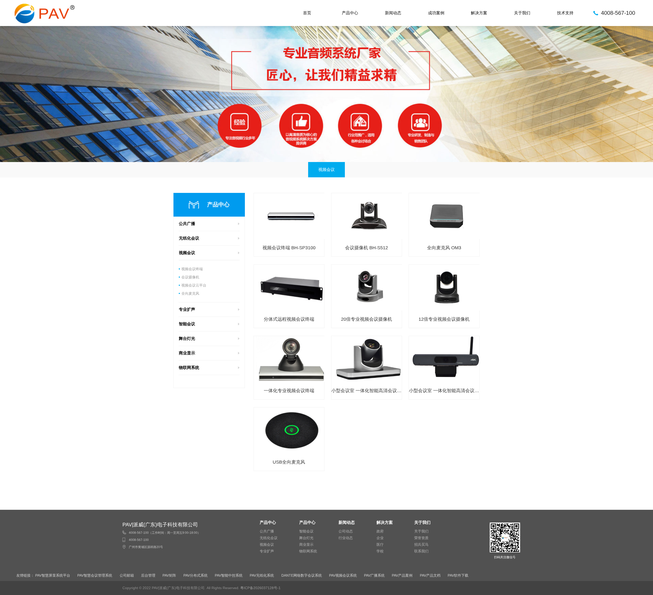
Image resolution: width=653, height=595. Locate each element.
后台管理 (148, 575)
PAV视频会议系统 (343, 575)
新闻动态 (393, 13)
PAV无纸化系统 (262, 575)
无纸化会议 (269, 538)
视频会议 (326, 169)
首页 (307, 13)
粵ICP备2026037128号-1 (260, 588)
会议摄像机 (190, 277)
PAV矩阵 (169, 575)
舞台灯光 (306, 538)
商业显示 (306, 544)
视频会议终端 (192, 269)
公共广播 (267, 531)
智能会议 (306, 531)
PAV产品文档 (430, 575)
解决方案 (479, 13)
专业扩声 (267, 551)
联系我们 (421, 551)
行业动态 (345, 538)
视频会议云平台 (193, 285)
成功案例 (436, 13)
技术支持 (565, 13)
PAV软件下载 (458, 575)
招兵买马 (421, 544)
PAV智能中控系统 (229, 575)
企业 (380, 538)
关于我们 (522, 13)
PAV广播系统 (374, 575)
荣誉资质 (421, 538)
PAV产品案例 (402, 575)
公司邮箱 (127, 575)
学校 (380, 551)
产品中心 (350, 13)
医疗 (380, 544)
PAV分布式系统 (195, 575)
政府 (380, 531)
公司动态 (345, 531)
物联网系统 (308, 551)
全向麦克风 (190, 293)
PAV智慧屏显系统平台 (52, 575)
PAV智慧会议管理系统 (94, 575)
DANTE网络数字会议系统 (301, 575)
